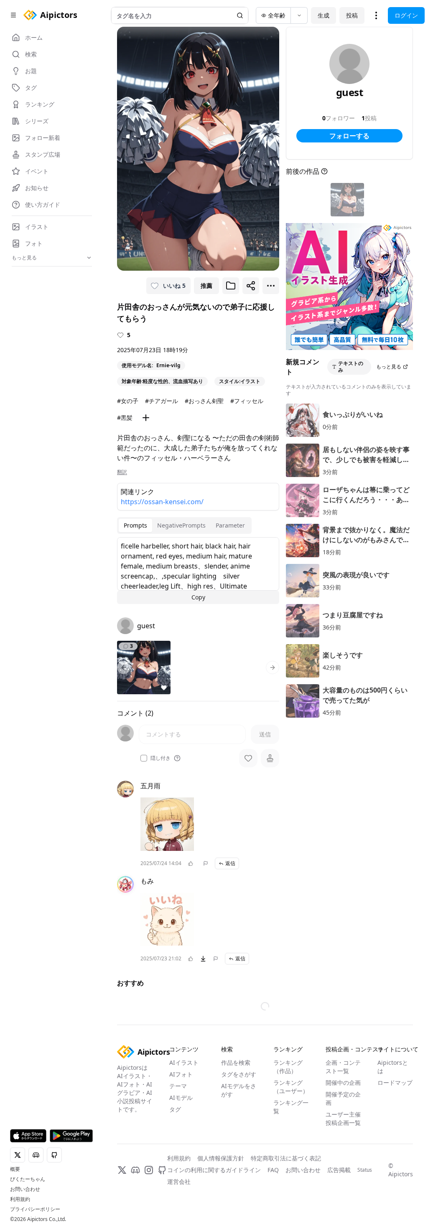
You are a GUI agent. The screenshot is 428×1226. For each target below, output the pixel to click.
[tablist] (184, 525)
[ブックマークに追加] (230, 285)
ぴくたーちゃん (27, 1179)
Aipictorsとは (392, 1068)
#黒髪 (124, 417)
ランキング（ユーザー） (290, 1088)
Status (364, 1171)
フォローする (349, 135)
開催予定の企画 (343, 1100)
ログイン (406, 15)
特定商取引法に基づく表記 (286, 1160)
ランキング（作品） (288, 1068)
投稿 (352, 15)
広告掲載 (339, 1171)
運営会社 (179, 1183)
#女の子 (127, 401)
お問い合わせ (25, 1189)
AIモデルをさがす (238, 1092)
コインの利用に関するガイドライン (214, 1171)
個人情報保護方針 (220, 1160)
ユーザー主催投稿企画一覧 (343, 1120)
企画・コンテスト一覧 (343, 1068)
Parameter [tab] (230, 525)
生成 (323, 15)
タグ (175, 1111)
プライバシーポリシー (35, 1209)
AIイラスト (184, 1064)
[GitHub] (162, 1172)
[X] (122, 1172)
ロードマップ (395, 1084)
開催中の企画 (343, 1084)
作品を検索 (235, 1064)
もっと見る (388, 366)
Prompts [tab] (135, 525)
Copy (198, 597)
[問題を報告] (205, 863)
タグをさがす (238, 1076)
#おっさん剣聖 (204, 401)
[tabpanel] (198, 570)
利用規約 (20, 1199)
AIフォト (181, 1076)
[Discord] (135, 1172)
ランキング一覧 (290, 1108)
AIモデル (181, 1099)
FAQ (273, 1171)
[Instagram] (149, 1172)
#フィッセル (246, 401)
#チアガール (161, 401)
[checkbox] (143, 758)
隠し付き (160, 758)
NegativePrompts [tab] (181, 525)
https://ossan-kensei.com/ (162, 501)
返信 (230, 863)
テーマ (178, 1087)
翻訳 (122, 472)
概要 (15, 1169)
